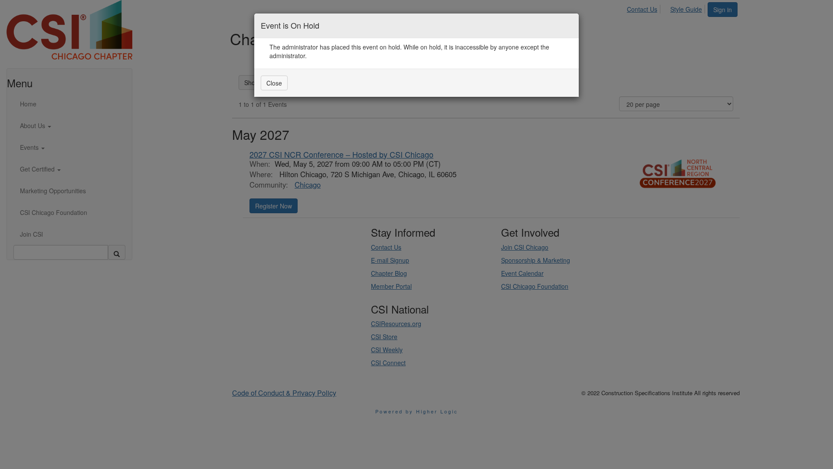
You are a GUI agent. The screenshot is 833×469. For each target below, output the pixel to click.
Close (274, 83)
